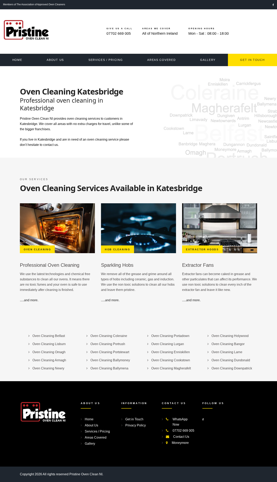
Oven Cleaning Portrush (107, 344)
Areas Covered (161, 59)
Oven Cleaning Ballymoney (110, 360)
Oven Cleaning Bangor (228, 344)
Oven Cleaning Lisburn (49, 344)
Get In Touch (252, 59)
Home (17, 59)
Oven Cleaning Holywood (230, 336)
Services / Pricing (105, 59)
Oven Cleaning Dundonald (231, 360)
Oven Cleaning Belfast (48, 336)
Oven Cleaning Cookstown (170, 360)
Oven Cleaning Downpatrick (232, 368)
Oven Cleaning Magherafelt (171, 368)
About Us (55, 59)
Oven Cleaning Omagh (48, 352)
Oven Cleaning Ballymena (109, 368)
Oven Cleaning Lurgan (167, 344)
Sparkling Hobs (117, 265)
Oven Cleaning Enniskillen (170, 352)
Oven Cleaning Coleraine (108, 336)
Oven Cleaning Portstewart (109, 352)
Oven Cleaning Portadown (170, 336)
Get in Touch (134, 419)
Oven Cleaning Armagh (49, 360)
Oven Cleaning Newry (48, 368)
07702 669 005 (118, 33)
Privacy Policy (135, 425)
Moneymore (180, 442)
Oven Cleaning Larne (227, 352)
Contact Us (181, 436)
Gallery (208, 59)
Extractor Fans (198, 265)
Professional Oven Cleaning (49, 265)
